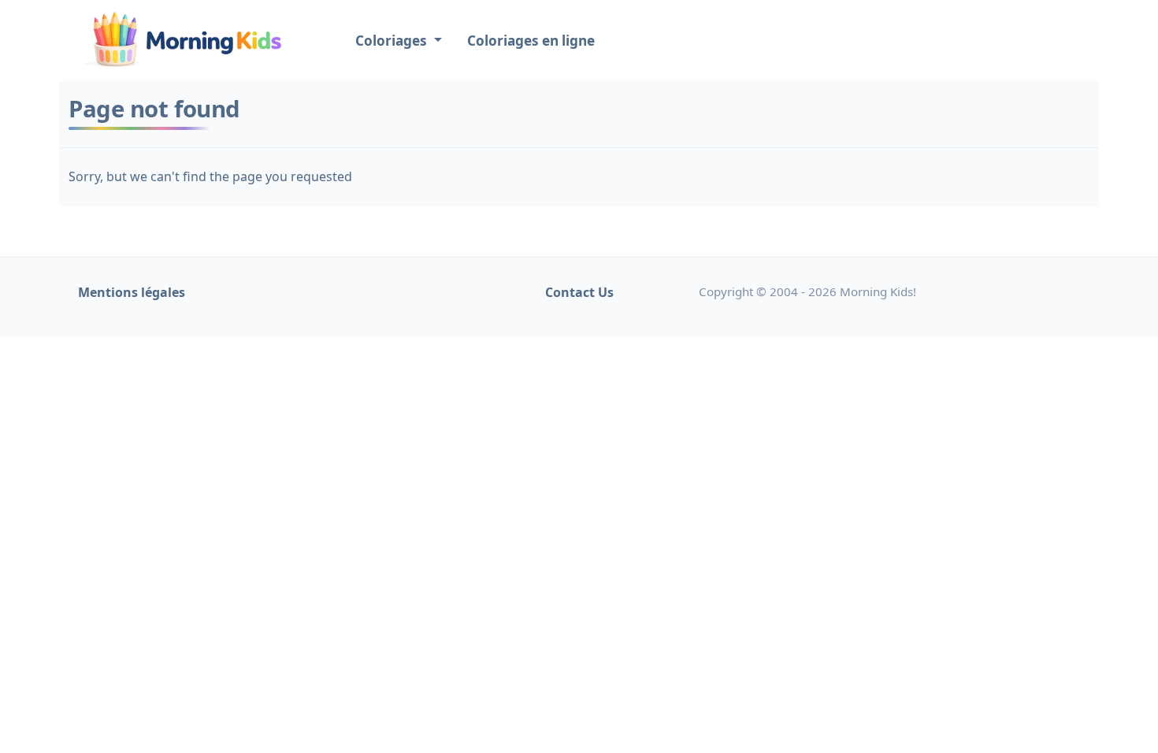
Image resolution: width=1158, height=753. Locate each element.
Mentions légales (131, 292)
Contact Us (579, 292)
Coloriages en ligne (531, 41)
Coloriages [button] (392, 41)
